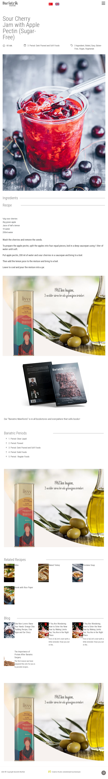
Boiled (87, 45)
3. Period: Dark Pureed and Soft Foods (44, 45)
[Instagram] (103, 773)
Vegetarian (89, 49)
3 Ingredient (79, 45)
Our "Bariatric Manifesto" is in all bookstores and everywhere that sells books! (42, 418)
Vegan (81, 49)
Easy (93, 45)
